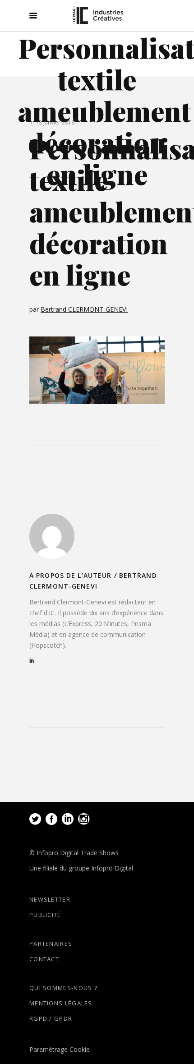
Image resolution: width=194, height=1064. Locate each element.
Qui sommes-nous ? (63, 988)
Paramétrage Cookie (59, 1049)
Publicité (45, 915)
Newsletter (49, 899)
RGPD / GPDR (50, 1018)
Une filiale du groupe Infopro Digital (81, 868)
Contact (44, 959)
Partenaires (50, 944)
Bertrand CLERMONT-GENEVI (84, 309)
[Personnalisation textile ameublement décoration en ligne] (51, 536)
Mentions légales (60, 1003)
